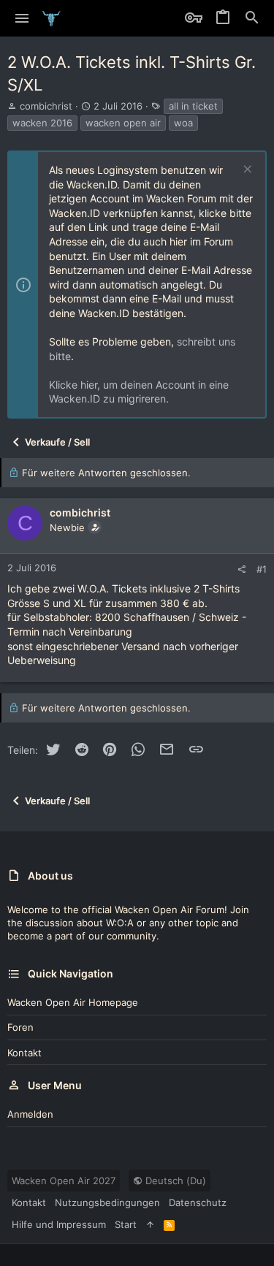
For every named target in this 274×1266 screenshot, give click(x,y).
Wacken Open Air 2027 (63, 1180)
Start (126, 1224)
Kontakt (24, 1053)
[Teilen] (241, 569)
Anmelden (30, 1114)
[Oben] (150, 1224)
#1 (261, 569)
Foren (20, 1027)
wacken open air (123, 123)
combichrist (46, 106)
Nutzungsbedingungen (107, 1202)
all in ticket (193, 106)
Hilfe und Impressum (59, 1224)
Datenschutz (198, 1202)
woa (183, 123)
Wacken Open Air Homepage (72, 1002)
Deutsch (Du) (174, 1180)
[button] (22, 18)
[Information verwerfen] (245, 170)
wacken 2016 (42, 123)
